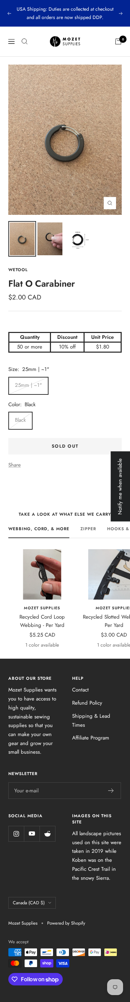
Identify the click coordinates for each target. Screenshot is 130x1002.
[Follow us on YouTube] (32, 833)
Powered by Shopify (66, 923)
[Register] (111, 790)
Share (14, 465)
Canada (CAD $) (29, 902)
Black (20, 420)
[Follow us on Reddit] (47, 833)
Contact (80, 690)
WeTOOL (18, 270)
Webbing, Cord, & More (38, 529)
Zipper (88, 529)
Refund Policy (87, 703)
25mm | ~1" (28, 385)
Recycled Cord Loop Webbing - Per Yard (42, 621)
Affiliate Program (90, 738)
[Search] (24, 41)
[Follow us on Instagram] (16, 833)
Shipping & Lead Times (91, 720)
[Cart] (118, 41)
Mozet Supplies (42, 608)
